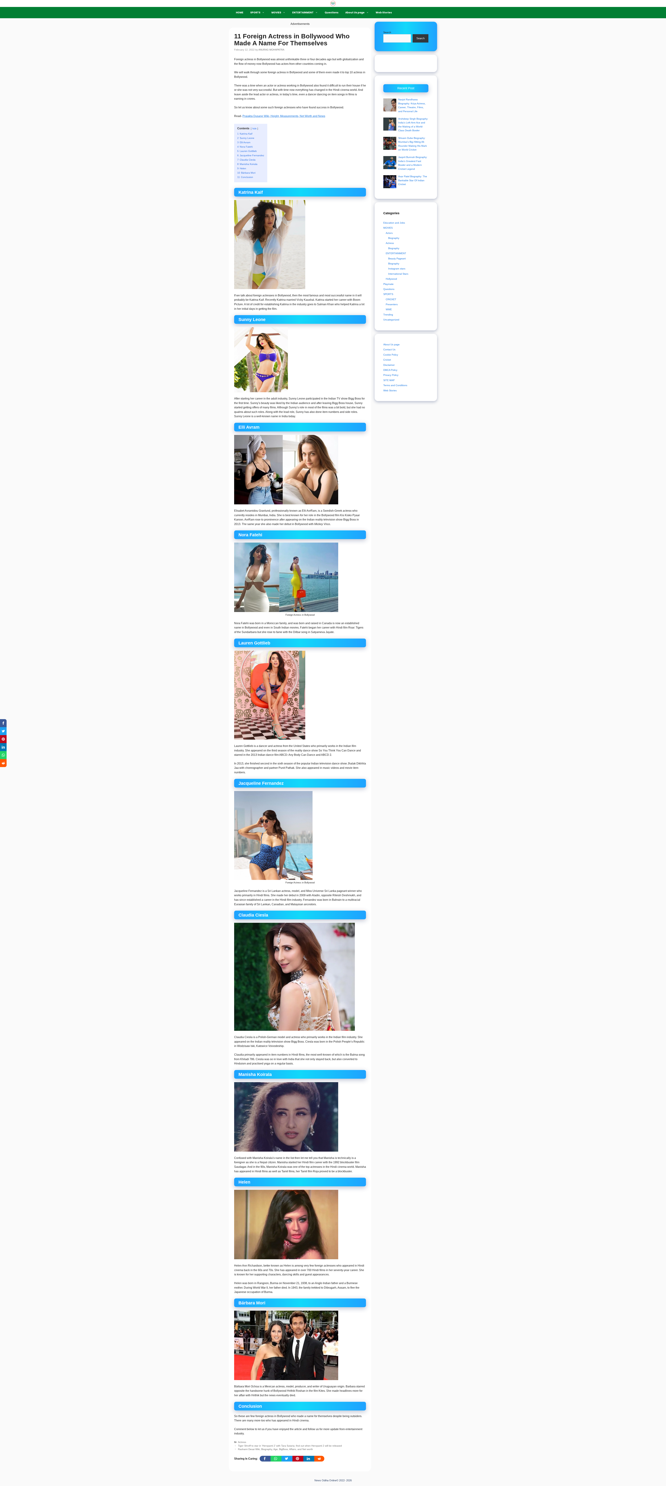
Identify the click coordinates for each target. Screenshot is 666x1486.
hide (254, 128)
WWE (389, 309)
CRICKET (391, 299)
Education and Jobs (394, 222)
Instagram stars (396, 268)
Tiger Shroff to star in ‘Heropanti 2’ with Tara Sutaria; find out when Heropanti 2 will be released (290, 1446)
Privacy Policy (390, 375)
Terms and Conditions (395, 385)
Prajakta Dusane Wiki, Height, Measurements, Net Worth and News (283, 116)
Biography (393, 238)
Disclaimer (389, 364)
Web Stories (384, 12)
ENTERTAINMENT (303, 12)
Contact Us (389, 349)
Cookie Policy (390, 354)
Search (387, 32)
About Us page (355, 12)
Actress (242, 1442)
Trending (388, 314)
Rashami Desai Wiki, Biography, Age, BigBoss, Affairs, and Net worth (275, 1449)
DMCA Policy (390, 370)
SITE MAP (389, 380)
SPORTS (255, 12)
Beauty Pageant (397, 258)
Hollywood (391, 278)
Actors (389, 233)
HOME (239, 12)
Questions (331, 12)
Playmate (388, 284)
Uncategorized (391, 319)
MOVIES (276, 12)
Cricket (387, 359)
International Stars (398, 273)
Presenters (392, 304)
